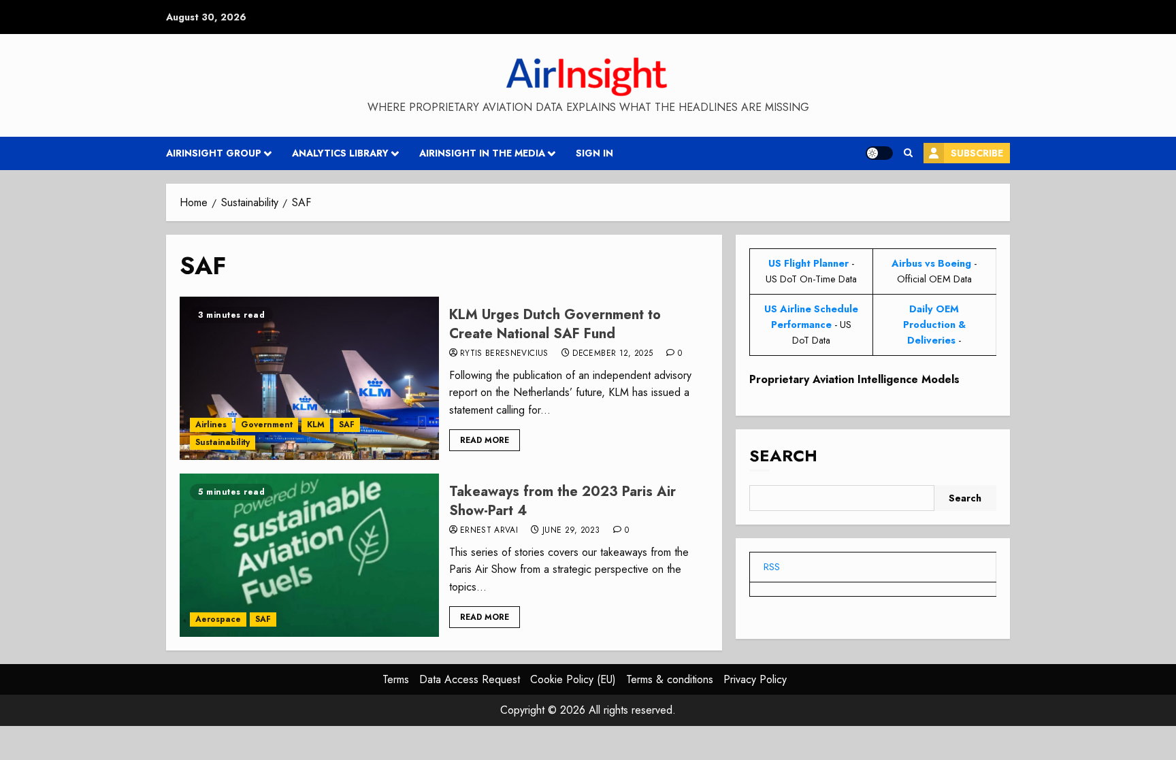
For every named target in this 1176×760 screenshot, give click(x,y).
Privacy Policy (755, 679)
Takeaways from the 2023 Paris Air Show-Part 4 (562, 501)
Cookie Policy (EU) (573, 679)
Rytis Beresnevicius (504, 353)
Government (267, 424)
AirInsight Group (213, 153)
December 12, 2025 (612, 353)
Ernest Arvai (489, 530)
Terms (395, 679)
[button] (908, 153)
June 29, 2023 (571, 530)
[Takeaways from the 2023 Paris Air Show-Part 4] (309, 555)
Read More (484, 440)
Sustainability (222, 442)
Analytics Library (340, 153)
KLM (316, 424)
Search (783, 455)
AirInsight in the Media (482, 153)
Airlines (211, 424)
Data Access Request (469, 679)
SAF (347, 424)
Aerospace (218, 619)
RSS (772, 567)
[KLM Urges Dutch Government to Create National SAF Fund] (309, 378)
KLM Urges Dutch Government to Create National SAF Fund (555, 324)
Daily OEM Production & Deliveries (934, 324)
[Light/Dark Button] (879, 153)
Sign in (594, 153)
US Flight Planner (808, 263)
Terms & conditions (669, 679)
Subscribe (977, 153)
